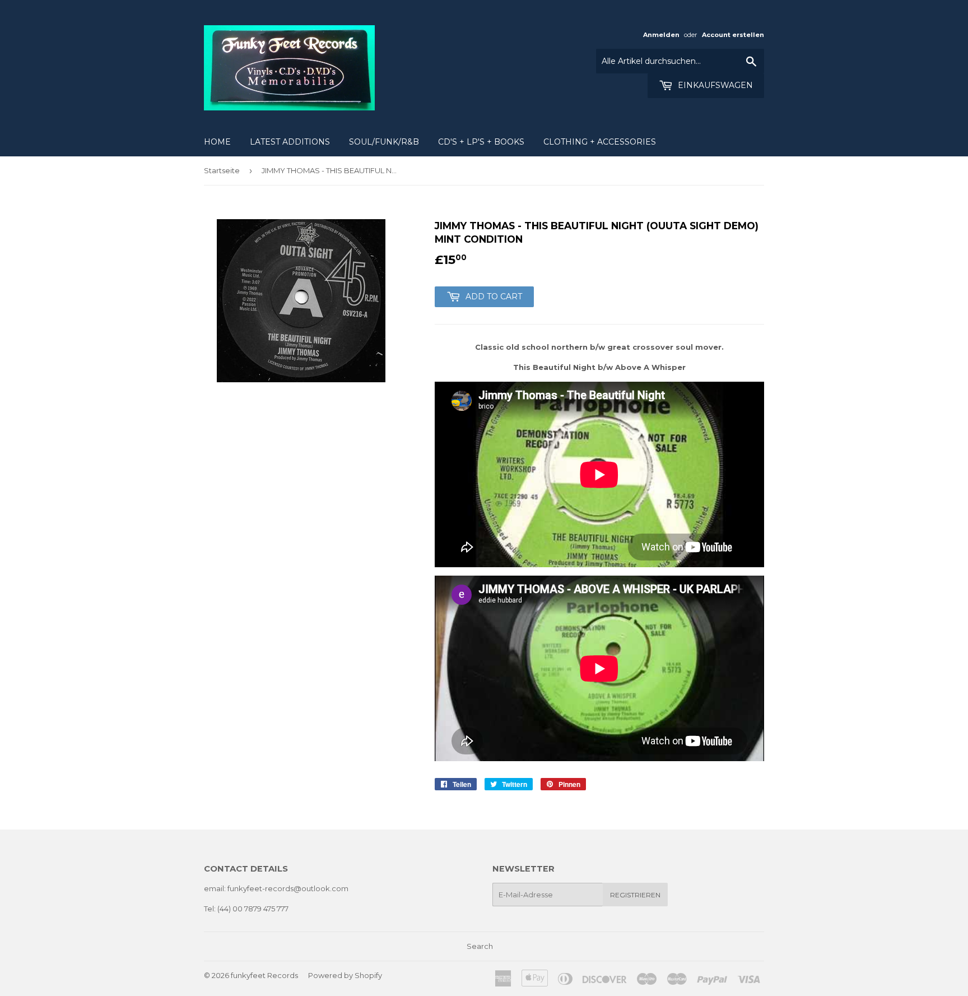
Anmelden (661, 35)
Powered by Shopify (345, 975)
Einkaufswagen (714, 85)
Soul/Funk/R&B (384, 142)
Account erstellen (733, 35)
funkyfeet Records (264, 975)
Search (480, 946)
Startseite (222, 170)
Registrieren (635, 895)
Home (217, 142)
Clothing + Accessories (599, 142)
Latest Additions (290, 142)
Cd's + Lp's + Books (481, 142)
